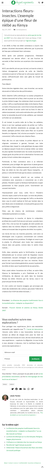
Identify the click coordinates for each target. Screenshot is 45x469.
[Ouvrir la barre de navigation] (2, 2)
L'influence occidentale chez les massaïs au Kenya (24, 442)
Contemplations (21, 29)
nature (12, 384)
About (5, 463)
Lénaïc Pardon (15, 396)
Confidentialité (23, 463)
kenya (5, 384)
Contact (10, 463)
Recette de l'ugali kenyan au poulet (18, 445)
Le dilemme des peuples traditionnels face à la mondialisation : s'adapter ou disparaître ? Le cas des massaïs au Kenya (23, 431)
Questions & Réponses (34, 463)
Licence (16, 463)
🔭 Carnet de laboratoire (33, 329)
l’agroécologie (31, 41)
